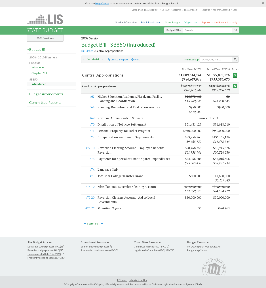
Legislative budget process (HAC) (44, 246)
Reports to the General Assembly (219, 22)
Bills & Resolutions (151, 22)
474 (92, 169)
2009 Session (44, 38)
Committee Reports (45, 102)
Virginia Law (190, 22)
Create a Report (119, 59)
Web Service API (212, 246)
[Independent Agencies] (101, 59)
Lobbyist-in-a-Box (138, 280)
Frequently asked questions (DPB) (45, 257)
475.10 (90, 187)
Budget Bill (172, 30)
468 (92, 107)
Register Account (221, 10)
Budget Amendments (46, 94)
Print (137, 59)
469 (92, 118)
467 (92, 96)
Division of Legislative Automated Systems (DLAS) (177, 284)
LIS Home (122, 280)
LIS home (206, 10)
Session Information (126, 22)
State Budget (172, 22)
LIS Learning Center (171, 10)
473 (92, 159)
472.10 (90, 148)
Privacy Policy (191, 10)
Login (235, 10)
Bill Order (87, 50)
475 (92, 176)
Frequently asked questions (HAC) (98, 250)
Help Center (102, 3)
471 (92, 131)
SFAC (163, 246)
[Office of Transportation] (84, 59)
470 (92, 124)
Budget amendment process (95, 246)
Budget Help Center (197, 250)
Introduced (38, 67)
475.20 (90, 197)
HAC (157, 246)
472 (92, 137)
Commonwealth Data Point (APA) (44, 254)
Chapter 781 (39, 73)
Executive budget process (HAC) (44, 250)
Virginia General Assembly (145, 10)
